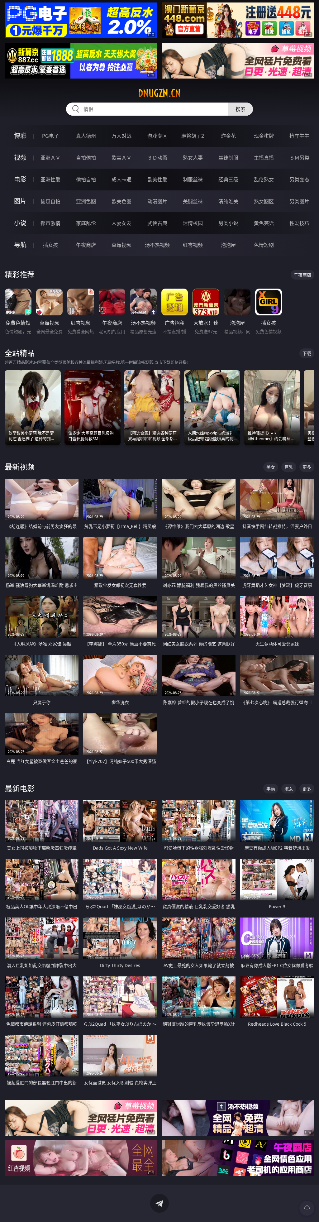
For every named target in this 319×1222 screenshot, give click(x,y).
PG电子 (50, 135)
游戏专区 (157, 135)
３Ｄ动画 (157, 157)
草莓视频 (121, 245)
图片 (20, 201)
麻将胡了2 (192, 135)
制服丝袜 (193, 179)
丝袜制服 (228, 157)
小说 (20, 223)
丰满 (270, 789)
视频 (20, 157)
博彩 (20, 136)
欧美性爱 (157, 179)
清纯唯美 (228, 201)
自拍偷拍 (86, 157)
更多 (306, 467)
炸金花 (228, 135)
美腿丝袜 (193, 201)
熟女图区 (264, 201)
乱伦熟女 (264, 179)
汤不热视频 (157, 245)
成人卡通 (121, 179)
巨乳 (288, 467)
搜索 (240, 109)
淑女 (288, 789)
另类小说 (228, 223)
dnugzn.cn (159, 93)
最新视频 (20, 467)
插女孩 (50, 245)
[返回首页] (306, 1208)
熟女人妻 (193, 157)
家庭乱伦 (86, 223)
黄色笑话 (264, 223)
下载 (306, 353)
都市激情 (50, 223)
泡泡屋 (228, 245)
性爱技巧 (299, 223)
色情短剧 (264, 245)
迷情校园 (193, 223)
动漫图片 (157, 201)
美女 (270, 467)
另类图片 (299, 201)
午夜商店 (86, 245)
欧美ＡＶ (121, 157)
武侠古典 (157, 223)
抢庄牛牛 (299, 135)
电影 (20, 179)
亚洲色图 (86, 201)
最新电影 (20, 788)
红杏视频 (193, 245)
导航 (20, 245)
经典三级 (228, 179)
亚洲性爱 (50, 179)
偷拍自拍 (86, 179)
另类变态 (299, 179)
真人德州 (86, 135)
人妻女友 (121, 223)
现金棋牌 (264, 135)
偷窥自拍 (50, 201)
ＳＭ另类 (299, 157)
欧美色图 (121, 201)
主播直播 (264, 157)
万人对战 (121, 135)
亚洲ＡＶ (50, 157)
